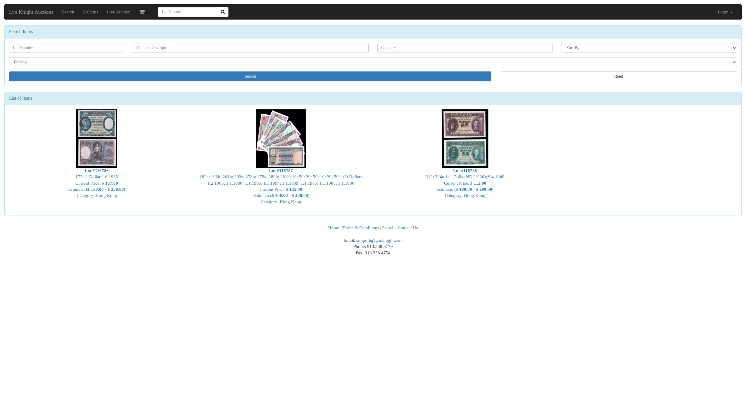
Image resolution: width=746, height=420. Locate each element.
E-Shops (90, 12)
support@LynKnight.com (379, 240)
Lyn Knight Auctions (31, 12)
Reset (618, 76)
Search (68, 12)
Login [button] (724, 12)
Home (333, 227)
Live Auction (119, 12)
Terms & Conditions (360, 227)
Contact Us (408, 227)
